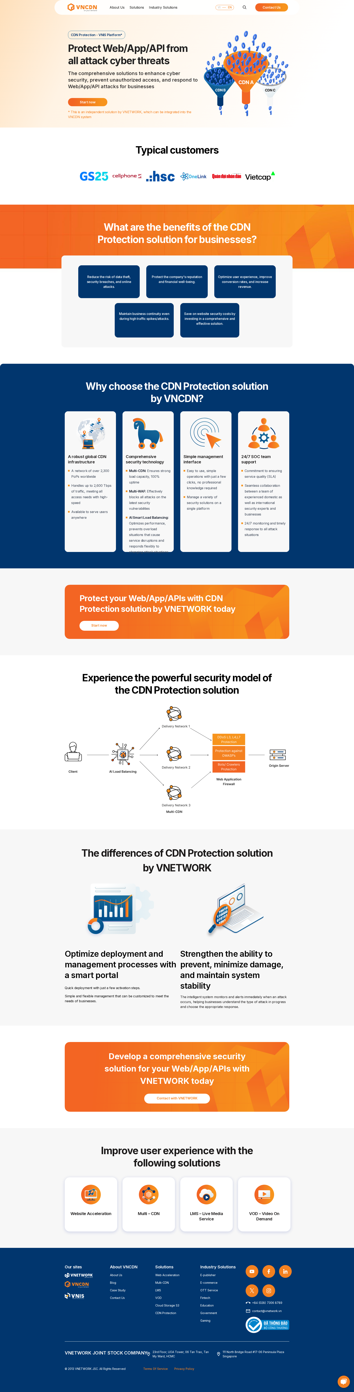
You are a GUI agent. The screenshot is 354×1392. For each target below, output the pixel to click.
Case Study (118, 1290)
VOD (158, 1298)
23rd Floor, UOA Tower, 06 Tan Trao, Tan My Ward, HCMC (181, 1354)
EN (229, 7)
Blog (113, 1282)
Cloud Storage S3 (167, 1305)
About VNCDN (123, 1266)
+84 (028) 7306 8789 (267, 1302)
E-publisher (208, 1275)
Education (207, 1305)
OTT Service (209, 1290)
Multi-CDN (162, 1282)
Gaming (205, 1320)
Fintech (205, 1298)
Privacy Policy (184, 1368)
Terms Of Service (155, 1368)
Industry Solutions (163, 7)
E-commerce (209, 1282)
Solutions (136, 7)
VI (219, 7)
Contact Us (117, 1298)
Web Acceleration (167, 1275)
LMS (158, 1290)
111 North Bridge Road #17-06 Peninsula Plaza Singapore (253, 1354)
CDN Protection (165, 1313)
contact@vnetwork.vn (267, 1311)
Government (208, 1313)
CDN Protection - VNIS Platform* (97, 35)
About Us (117, 7)
